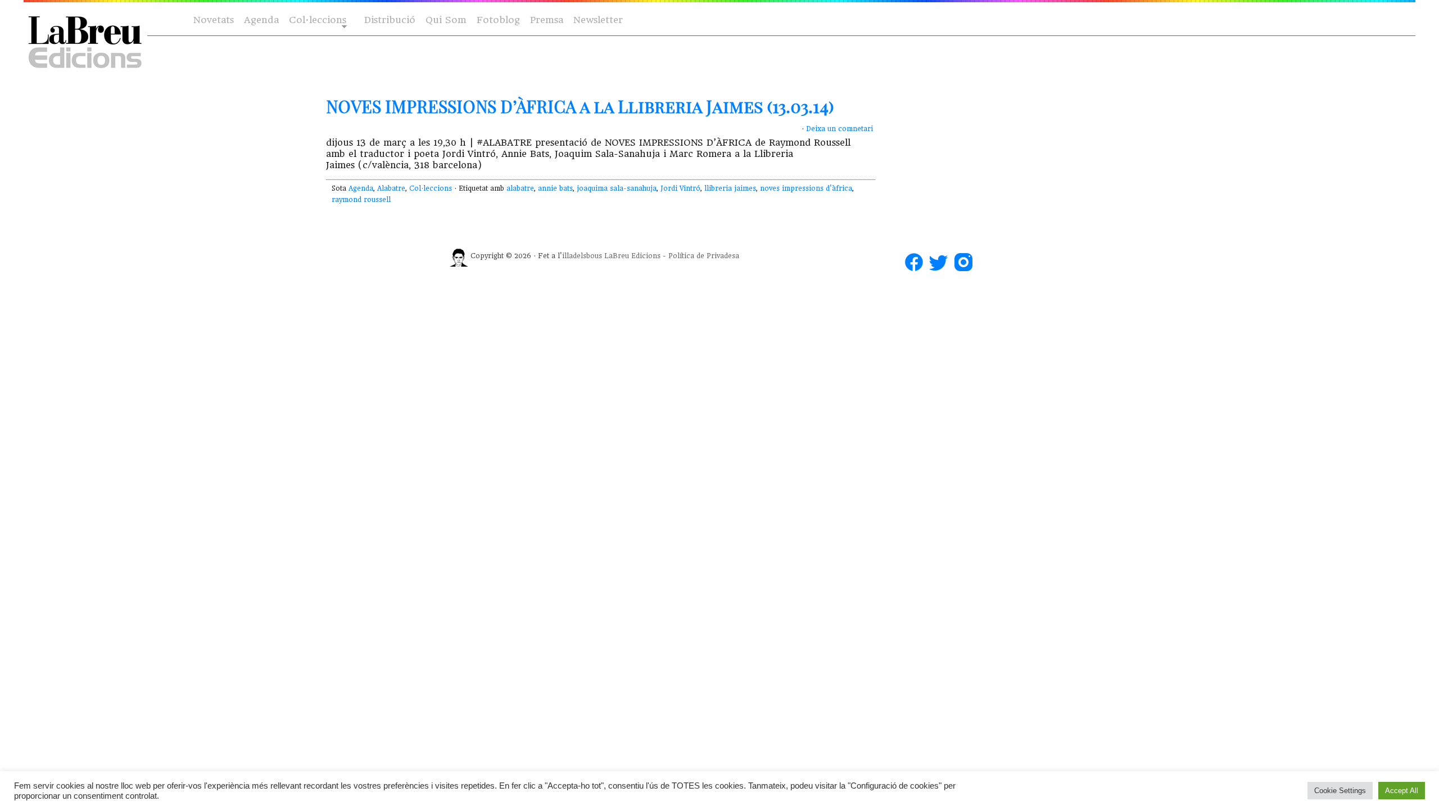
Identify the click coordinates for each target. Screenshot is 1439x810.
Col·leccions (316, 20)
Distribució (389, 20)
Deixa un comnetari (839, 129)
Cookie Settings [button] (1340, 790)
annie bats (555, 188)
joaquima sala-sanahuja (617, 188)
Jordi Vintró (680, 188)
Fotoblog (498, 20)
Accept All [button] (1401, 790)
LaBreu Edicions (632, 256)
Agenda (261, 20)
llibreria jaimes (730, 188)
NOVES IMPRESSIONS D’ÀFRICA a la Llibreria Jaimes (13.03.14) (580, 106)
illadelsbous (582, 256)
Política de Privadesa (703, 256)
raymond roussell (361, 200)
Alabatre (391, 188)
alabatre (520, 188)
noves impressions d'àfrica (806, 188)
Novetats (213, 20)
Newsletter (598, 20)
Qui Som (446, 20)
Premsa (546, 20)
